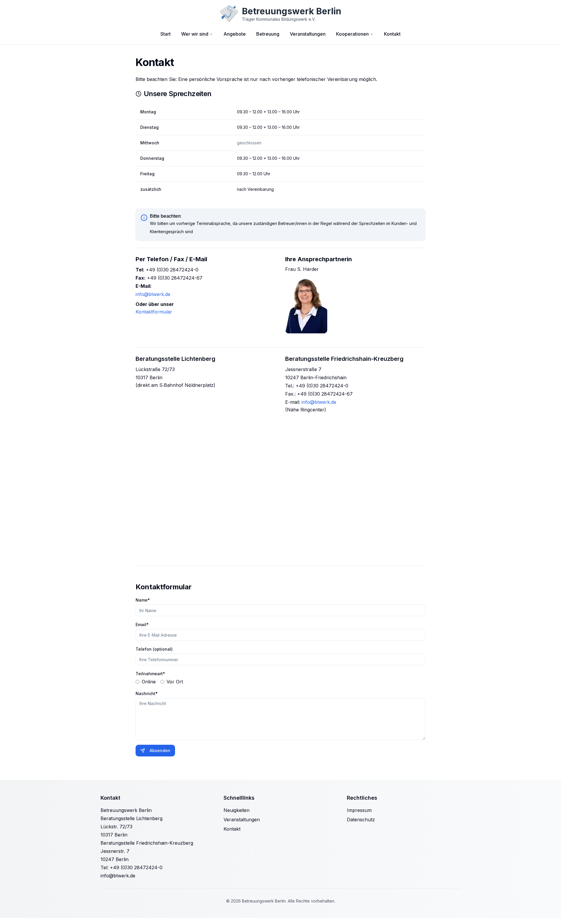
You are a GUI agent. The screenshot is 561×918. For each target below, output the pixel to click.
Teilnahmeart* (150, 673)
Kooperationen (352, 34)
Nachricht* (147, 693)
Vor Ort (175, 682)
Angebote (235, 34)
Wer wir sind (194, 34)
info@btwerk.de (153, 294)
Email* (142, 624)
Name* (143, 599)
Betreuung (267, 34)
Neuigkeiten (237, 810)
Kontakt (392, 34)
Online (149, 682)
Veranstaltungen (307, 34)
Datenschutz (361, 819)
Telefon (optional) (154, 649)
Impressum (359, 810)
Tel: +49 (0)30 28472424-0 (131, 867)
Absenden (160, 750)
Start (165, 34)
